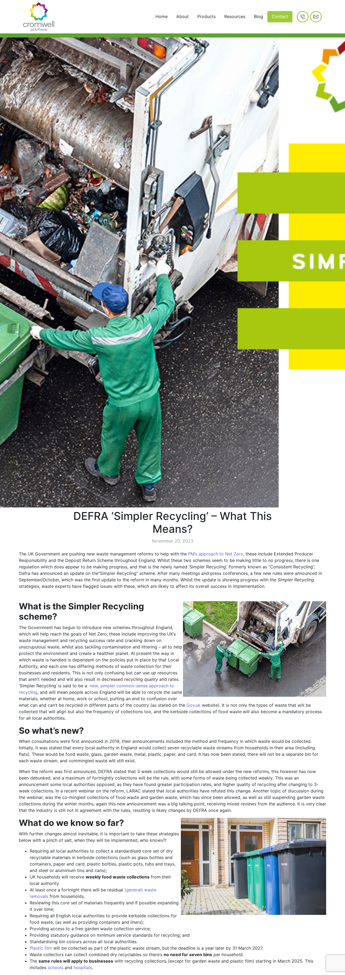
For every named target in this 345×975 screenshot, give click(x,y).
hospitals (83, 967)
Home (162, 16)
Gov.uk (194, 705)
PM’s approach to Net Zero (215, 554)
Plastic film (41, 948)
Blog (258, 16)
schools (55, 967)
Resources (234, 16)
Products (206, 16)
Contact (280, 16)
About (182, 16)
